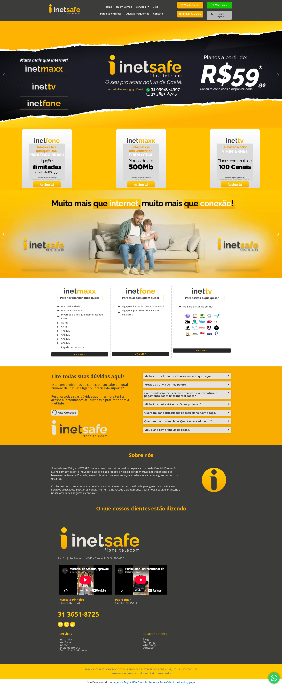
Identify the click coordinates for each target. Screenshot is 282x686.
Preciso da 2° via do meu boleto (165, 384)
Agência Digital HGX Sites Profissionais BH (139, 682)
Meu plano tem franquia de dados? (167, 430)
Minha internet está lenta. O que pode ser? (172, 404)
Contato (158, 13)
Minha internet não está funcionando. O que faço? (177, 376)
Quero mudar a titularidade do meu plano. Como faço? (180, 413)
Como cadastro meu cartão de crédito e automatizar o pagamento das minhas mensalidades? (181, 394)
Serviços (141, 6)
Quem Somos (124, 6)
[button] (190, 5)
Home (108, 6)
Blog (155, 6)
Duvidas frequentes (137, 13)
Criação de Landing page (180, 682)
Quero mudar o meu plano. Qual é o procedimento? (178, 421)
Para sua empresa (111, 13)
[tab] (187, 376)
